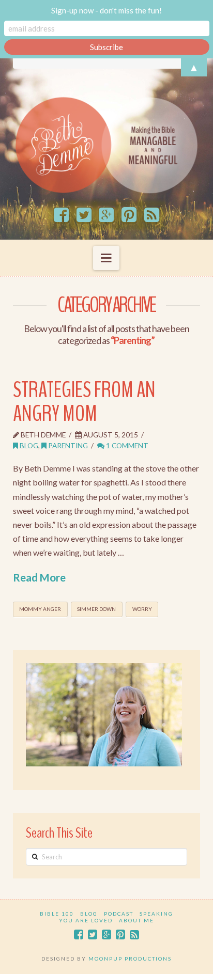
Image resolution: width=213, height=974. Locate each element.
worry (142, 609)
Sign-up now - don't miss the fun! (106, 10)
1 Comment (126, 445)
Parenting (67, 445)
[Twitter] (84, 215)
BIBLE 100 (57, 913)
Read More (39, 577)
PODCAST (118, 913)
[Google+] (106, 215)
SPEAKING (156, 913)
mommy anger (40, 609)
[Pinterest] (129, 215)
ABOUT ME (136, 920)
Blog (28, 445)
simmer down (96, 609)
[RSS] (151, 215)
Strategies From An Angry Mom (84, 402)
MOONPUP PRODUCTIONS (130, 958)
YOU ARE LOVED (86, 920)
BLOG (89, 913)
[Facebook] (61, 215)
